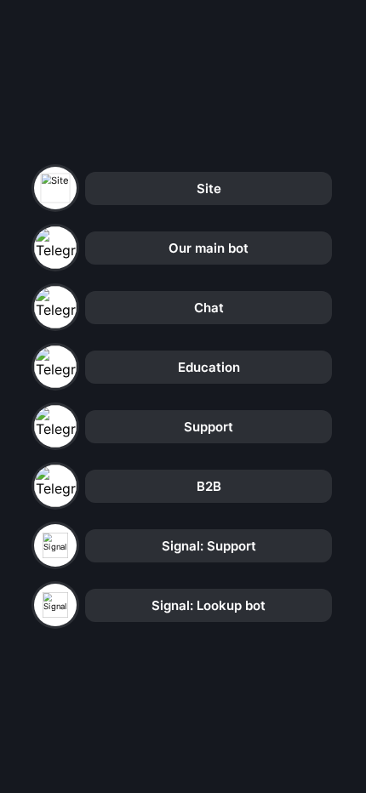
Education (209, 367)
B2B (209, 486)
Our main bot (209, 248)
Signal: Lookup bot (209, 605)
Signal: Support (209, 546)
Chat (209, 308)
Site (209, 188)
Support (208, 427)
